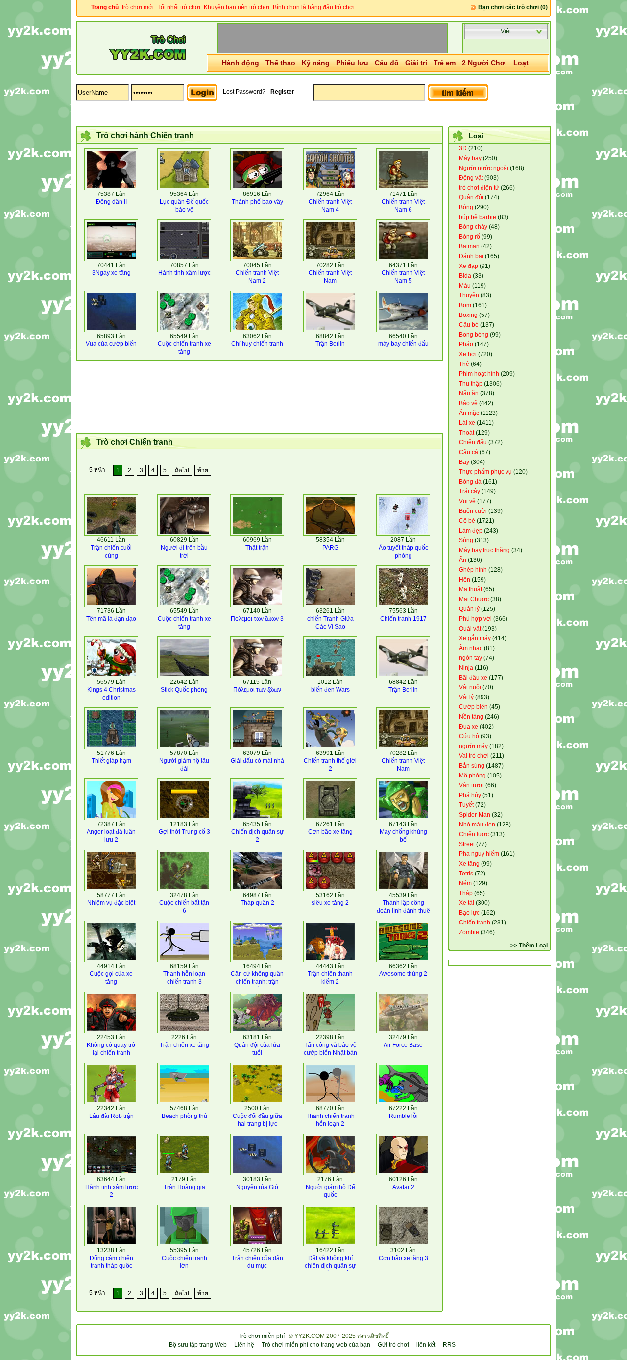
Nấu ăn (469, 393)
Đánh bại (471, 256)
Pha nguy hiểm (479, 853)
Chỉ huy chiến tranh (257, 343)
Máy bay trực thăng (484, 550)
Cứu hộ (469, 736)
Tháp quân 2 (257, 902)
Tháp (466, 893)
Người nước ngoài (483, 168)
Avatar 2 (403, 1187)
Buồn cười (473, 511)
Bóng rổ (469, 236)
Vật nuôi (470, 687)
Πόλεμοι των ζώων (257, 689)
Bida (465, 275)
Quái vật (470, 628)
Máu (465, 285)
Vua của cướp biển (111, 343)
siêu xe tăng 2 (330, 902)
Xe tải (466, 902)
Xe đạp (468, 266)
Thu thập (470, 383)
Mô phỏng (472, 775)
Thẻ (464, 364)
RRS (449, 1344)
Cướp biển (473, 707)
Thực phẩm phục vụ (485, 471)
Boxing (468, 315)
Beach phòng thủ (184, 1116)
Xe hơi (468, 354)
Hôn (464, 579)
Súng (466, 540)
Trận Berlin (330, 343)
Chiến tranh (474, 922)
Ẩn (462, 560)
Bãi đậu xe (473, 677)
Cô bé (467, 520)
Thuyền (469, 295)
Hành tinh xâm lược (184, 272)
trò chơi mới (138, 7)
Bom (465, 305)
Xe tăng (469, 863)
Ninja (466, 667)
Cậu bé (469, 324)
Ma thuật (470, 589)
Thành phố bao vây (257, 201)
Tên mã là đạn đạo (111, 618)
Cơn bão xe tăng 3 (403, 1258)
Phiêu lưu (352, 63)
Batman (469, 246)
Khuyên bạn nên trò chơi (236, 7)
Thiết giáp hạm (111, 760)
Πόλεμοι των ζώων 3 (257, 618)
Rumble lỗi (403, 1116)
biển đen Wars (330, 689)
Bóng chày (473, 226)
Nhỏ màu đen (477, 824)
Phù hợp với (475, 618)
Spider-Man (474, 814)
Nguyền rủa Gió (257, 1187)
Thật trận (257, 547)
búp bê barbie (477, 217)
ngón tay (470, 658)
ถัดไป (182, 470)
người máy (473, 746)
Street (467, 844)
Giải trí (416, 63)
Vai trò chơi (474, 756)
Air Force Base (403, 1045)
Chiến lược (474, 834)
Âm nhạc (470, 648)
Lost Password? (244, 91)
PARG (330, 547)
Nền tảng (471, 716)
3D (463, 148)
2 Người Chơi (484, 63)
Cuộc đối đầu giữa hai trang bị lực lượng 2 (257, 1124)
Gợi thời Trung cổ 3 (184, 831)
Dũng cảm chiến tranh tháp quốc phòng (111, 1266)
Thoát (466, 432)
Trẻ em (445, 63)
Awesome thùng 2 (403, 974)
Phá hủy (470, 795)
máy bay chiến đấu (403, 343)
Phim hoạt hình (479, 373)
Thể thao (280, 63)
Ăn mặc (469, 413)
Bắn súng (471, 765)
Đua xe (468, 726)
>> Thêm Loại (529, 945)
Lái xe (467, 422)
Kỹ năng (316, 63)
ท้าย (202, 470)
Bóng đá (470, 481)
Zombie (469, 932)
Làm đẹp (470, 530)
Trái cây (469, 491)
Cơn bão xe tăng (330, 831)
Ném (465, 883)
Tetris (466, 873)
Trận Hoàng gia (184, 1187)
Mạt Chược (474, 599)
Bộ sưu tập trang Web (198, 1344)
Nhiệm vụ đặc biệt (111, 902)
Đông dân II (111, 201)
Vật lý (466, 697)
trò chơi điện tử (479, 187)
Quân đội (471, 197)
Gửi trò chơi (393, 1344)
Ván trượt (471, 785)
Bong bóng (473, 334)
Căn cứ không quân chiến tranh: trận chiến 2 (257, 982)
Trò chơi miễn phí (261, 1336)
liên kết (425, 1344)
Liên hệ (244, 1344)
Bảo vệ (468, 403)
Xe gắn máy (475, 638)
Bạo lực (469, 912)
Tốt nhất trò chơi (178, 7)
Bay (464, 462)
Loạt (521, 63)
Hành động (240, 63)
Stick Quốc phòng (184, 689)
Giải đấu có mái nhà (257, 760)
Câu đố (387, 63)
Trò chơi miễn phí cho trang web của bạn (316, 1344)
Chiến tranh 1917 (403, 618)
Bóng (466, 207)
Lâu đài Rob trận (111, 1116)
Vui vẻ (467, 501)
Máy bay (470, 158)
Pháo (466, 344)
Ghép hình (473, 569)
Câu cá (468, 452)
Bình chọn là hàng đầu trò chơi (314, 7)
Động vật (471, 177)
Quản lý (469, 609)
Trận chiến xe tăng (184, 1045)
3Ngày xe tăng (111, 272)
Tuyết (466, 804)
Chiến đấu (473, 442)
